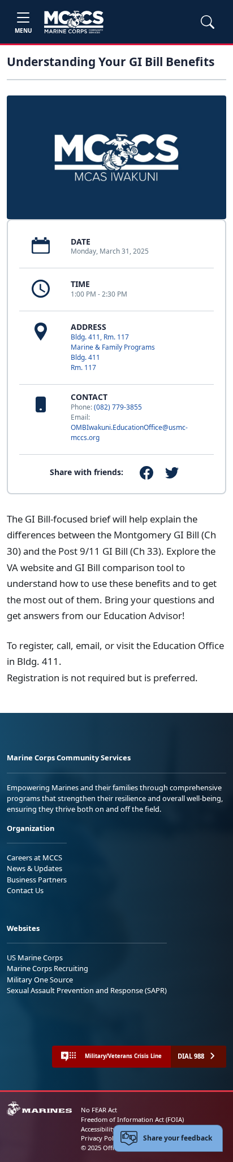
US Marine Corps (35, 957)
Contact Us (25, 890)
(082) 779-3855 (118, 407)
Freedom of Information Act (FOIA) (132, 1119)
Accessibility (98, 1129)
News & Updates (34, 868)
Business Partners (37, 879)
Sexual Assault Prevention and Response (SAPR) (87, 990)
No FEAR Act (99, 1110)
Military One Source (40, 979)
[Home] (73, 22)
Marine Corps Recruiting (47, 968)
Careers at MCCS (34, 857)
